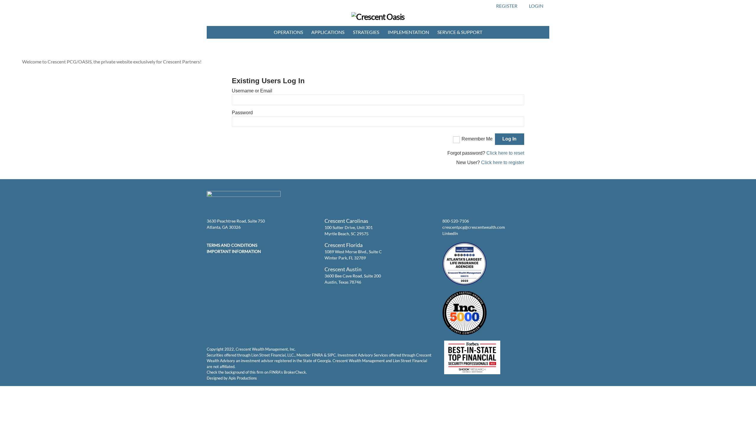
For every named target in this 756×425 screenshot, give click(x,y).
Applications (327, 32)
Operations (288, 32)
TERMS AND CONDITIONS (232, 245)
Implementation (408, 32)
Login (536, 6)
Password (242, 112)
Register (506, 6)
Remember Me (477, 138)
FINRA (317, 355)
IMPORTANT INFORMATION (234, 251)
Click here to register (502, 162)
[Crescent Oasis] (378, 17)
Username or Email (252, 90)
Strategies (366, 32)
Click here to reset (505, 153)
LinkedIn (450, 233)
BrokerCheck (295, 372)
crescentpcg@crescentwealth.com (473, 227)
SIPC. (332, 355)
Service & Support (459, 32)
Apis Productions (243, 378)
